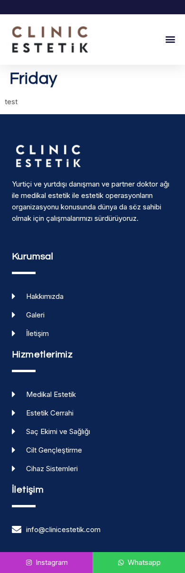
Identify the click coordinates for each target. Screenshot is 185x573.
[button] (170, 39)
